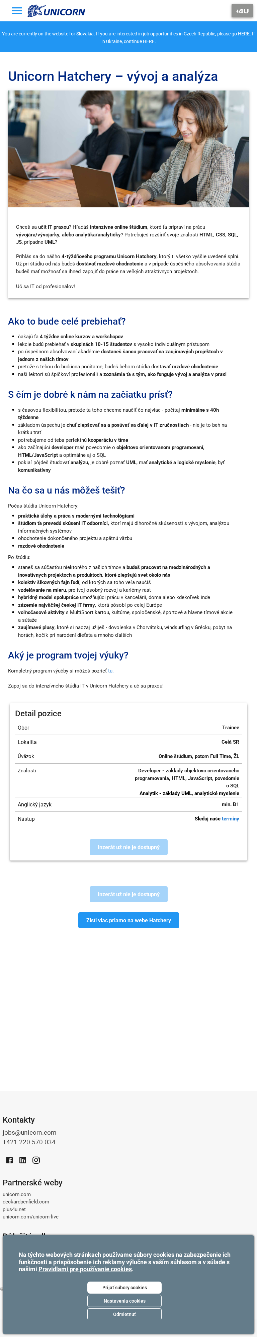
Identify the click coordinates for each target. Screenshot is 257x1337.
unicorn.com (17, 1194)
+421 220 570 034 (29, 1142)
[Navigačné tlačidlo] (242, 10)
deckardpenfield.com (26, 1202)
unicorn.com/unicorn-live (31, 1217)
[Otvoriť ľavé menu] (16, 10)
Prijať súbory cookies (124, 1287)
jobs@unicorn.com (30, 1132)
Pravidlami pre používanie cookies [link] (85, 1269)
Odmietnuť (124, 1314)
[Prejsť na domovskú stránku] (56, 10)
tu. (111, 671)
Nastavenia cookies (125, 1301)
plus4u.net (14, 1209)
